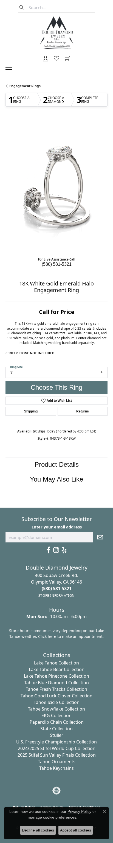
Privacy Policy (79, 811)
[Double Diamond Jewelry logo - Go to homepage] (56, 33)
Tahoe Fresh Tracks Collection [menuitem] (56, 689)
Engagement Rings (25, 86)
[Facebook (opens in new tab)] (48, 550)
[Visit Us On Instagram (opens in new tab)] (56, 550)
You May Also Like (56, 479)
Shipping (31, 411)
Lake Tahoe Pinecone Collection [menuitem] (56, 676)
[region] (56, 186)
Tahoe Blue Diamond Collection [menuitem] (56, 683)
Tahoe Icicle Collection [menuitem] (57, 702)
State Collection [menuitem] (56, 729)
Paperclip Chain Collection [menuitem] (57, 722)
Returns (82, 411)
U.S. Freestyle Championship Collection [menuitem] (56, 742)
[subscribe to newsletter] (100, 537)
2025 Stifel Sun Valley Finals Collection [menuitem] (57, 755)
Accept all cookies (75, 830)
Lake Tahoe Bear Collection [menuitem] (56, 669)
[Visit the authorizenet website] (57, 791)
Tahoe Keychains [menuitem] (56, 768)
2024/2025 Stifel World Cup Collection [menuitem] (56, 748)
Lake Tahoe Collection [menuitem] (56, 663)
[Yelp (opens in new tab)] (64, 550)
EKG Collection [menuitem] (56, 715)
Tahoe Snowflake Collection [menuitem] (56, 709)
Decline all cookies (38, 830)
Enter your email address (57, 527)
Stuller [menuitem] (56, 735)
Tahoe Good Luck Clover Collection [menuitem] (56, 696)
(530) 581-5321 (57, 264)
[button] (45, 59)
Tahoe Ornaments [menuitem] (56, 762)
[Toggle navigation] (11, 67)
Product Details (57, 464)
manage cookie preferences (52, 817)
